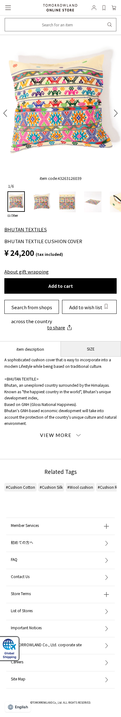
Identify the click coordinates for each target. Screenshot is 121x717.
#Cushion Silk (51, 487)
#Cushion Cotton (20, 487)
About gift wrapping (26, 271)
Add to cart (60, 286)
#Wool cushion (80, 487)
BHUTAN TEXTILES (25, 229)
